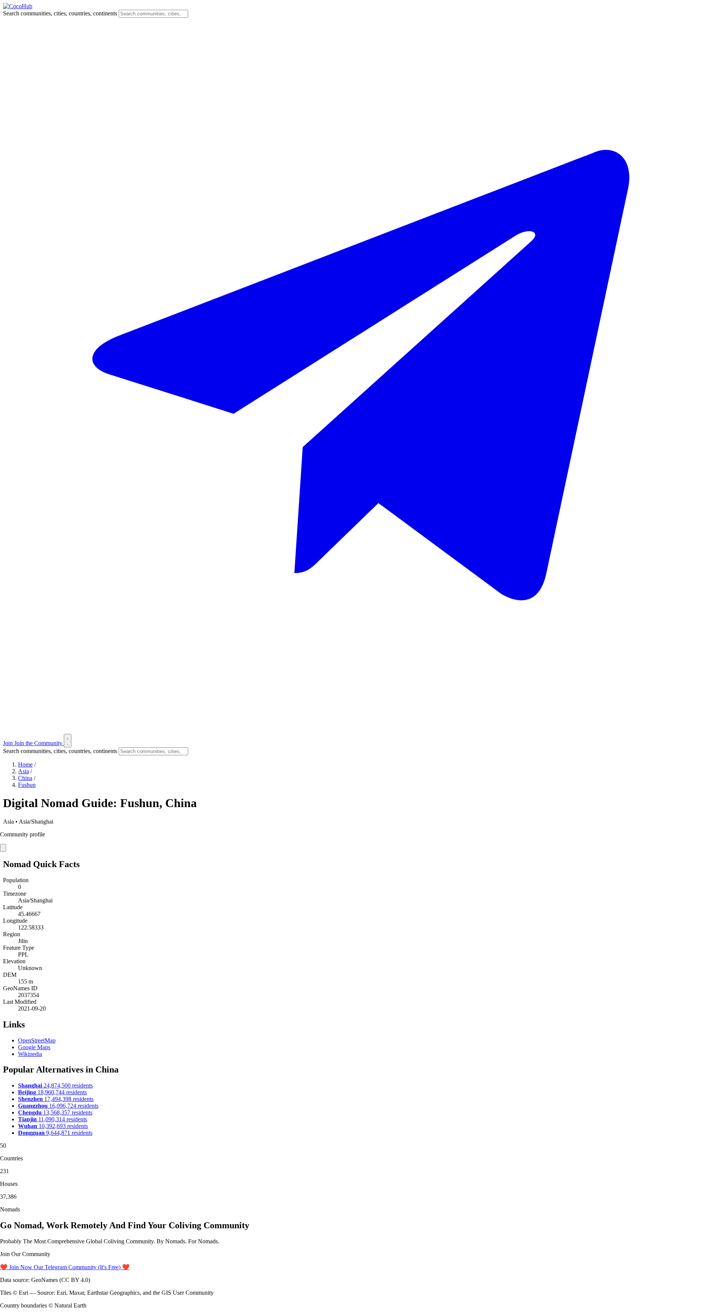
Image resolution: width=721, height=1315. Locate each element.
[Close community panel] (3, 848)
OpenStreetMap (37, 1040)
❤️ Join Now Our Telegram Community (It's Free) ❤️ (65, 1267)
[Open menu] (67, 740)
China (25, 778)
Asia (23, 771)
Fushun (27, 785)
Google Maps (34, 1047)
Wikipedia (30, 1054)
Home (25, 764)
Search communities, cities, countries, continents (60, 13)
